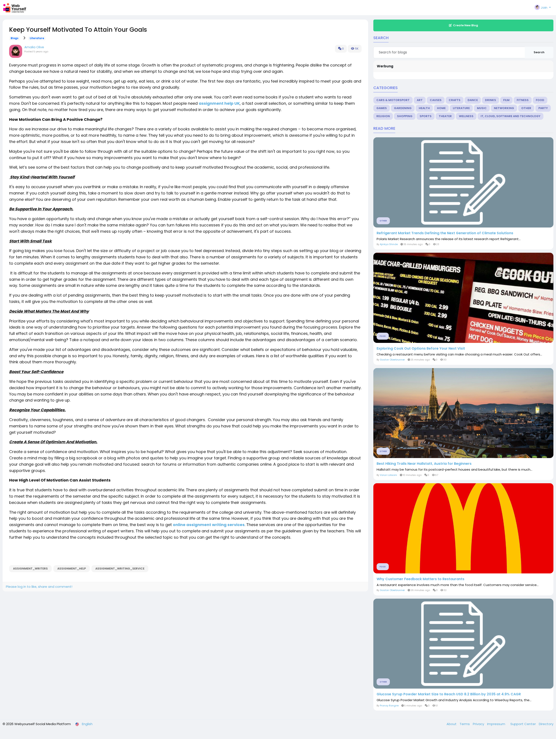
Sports (426, 116)
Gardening (403, 108)
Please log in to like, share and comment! (39, 586)
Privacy (479, 724)
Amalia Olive (34, 47)
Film (506, 100)
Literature (37, 38)
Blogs (14, 38)
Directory (546, 724)
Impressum (496, 724)
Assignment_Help (71, 568)
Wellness (466, 116)
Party (543, 108)
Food (540, 100)
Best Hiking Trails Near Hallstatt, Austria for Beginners (424, 463)
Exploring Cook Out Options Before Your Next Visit (421, 348)
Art (420, 100)
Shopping (404, 116)
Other (526, 108)
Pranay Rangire (389, 705)
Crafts (454, 100)
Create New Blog (465, 25)
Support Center (523, 724)
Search (539, 52)
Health (424, 108)
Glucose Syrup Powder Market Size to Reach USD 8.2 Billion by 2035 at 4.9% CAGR (449, 694)
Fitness (523, 100)
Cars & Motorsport (393, 100)
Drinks (490, 100)
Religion (383, 116)
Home (441, 108)
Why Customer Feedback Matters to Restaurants (420, 579)
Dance (473, 100)
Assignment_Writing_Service (119, 568)
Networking (504, 108)
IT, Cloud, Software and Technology (510, 116)
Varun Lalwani (388, 475)
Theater (445, 116)
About (452, 724)
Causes (436, 100)
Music (482, 108)
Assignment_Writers (30, 568)
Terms (465, 724)
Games (381, 108)
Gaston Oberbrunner (392, 359)
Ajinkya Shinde (389, 244)
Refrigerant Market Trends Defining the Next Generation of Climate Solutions (445, 233)
